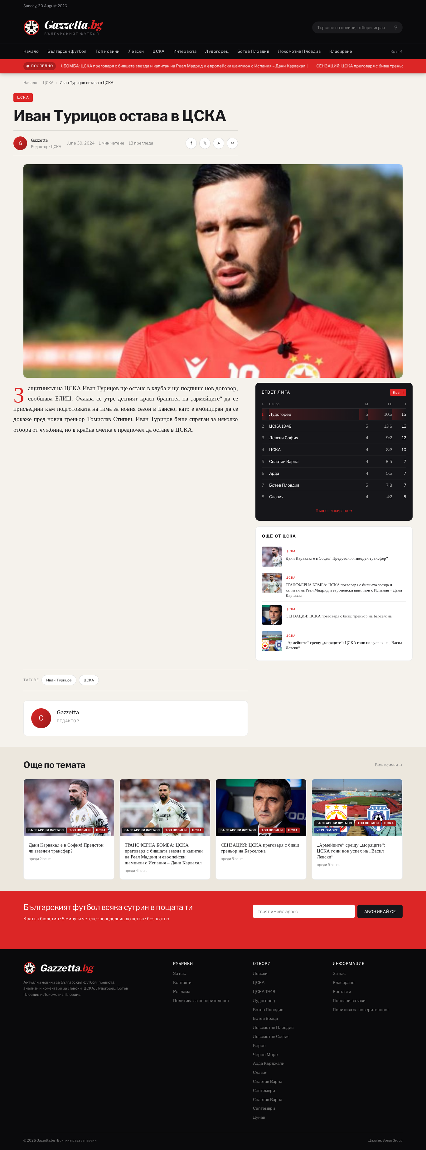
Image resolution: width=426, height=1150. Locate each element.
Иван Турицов (59, 680)
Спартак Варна (267, 1081)
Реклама (181, 991)
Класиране (340, 51)
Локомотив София (271, 1036)
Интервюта (185, 51)
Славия (260, 1072)
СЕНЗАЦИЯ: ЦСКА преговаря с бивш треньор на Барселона (331, 65)
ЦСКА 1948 (264, 991)
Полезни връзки (349, 1000)
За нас (179, 973)
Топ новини (107, 51)
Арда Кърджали (268, 1063)
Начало (31, 51)
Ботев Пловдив (253, 51)
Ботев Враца (265, 1018)
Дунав (259, 1117)
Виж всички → (389, 764)
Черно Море (265, 1054)
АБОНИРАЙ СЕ (380, 911)
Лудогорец (217, 51)
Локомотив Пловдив (299, 51)
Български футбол (66, 51)
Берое (259, 1045)
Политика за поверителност (201, 1000)
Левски (136, 51)
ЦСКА (158, 51)
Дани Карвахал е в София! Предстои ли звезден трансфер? (337, 558)
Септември (264, 1090)
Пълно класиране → (334, 510)
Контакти (182, 982)
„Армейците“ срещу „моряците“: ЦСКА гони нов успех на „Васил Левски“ (344, 645)
